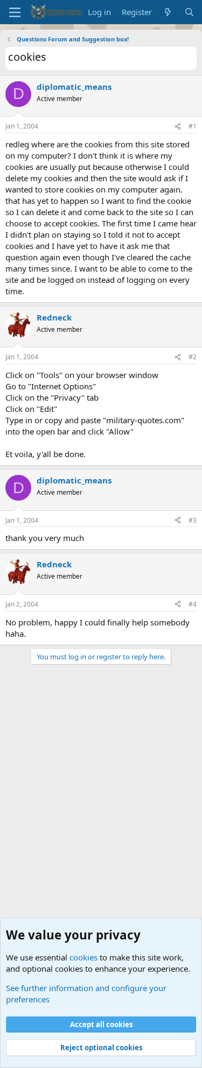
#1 (193, 126)
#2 (193, 356)
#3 (193, 520)
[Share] (178, 126)
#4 (193, 604)
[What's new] (167, 12)
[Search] (189, 12)
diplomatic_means (74, 86)
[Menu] (14, 12)
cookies (83, 957)
